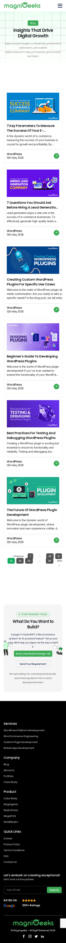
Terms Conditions (14, 850)
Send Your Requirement (33, 664)
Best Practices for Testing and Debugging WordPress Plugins (31, 435)
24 (28, 560)
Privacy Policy (12, 844)
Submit (54, 890)
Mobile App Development (19, 748)
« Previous (18, 556)
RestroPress (11, 810)
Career (8, 838)
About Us (9, 770)
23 (20, 560)
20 (50, 556)
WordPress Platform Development (24, 730)
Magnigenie (11, 804)
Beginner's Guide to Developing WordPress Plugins (32, 358)
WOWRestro (11, 822)
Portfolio (9, 776)
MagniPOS (10, 816)
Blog (6, 764)
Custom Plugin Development (21, 742)
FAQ (6, 856)
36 (49, 560)
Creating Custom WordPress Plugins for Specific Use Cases (31, 282)
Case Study (10, 782)
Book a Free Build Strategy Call (33, 653)
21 (59, 556)
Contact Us (10, 862)
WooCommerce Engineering (21, 736)
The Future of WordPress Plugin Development (32, 512)
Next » (59, 563)
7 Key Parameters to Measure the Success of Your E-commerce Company (31, 128)
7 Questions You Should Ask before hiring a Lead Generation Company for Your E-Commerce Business (32, 205)
